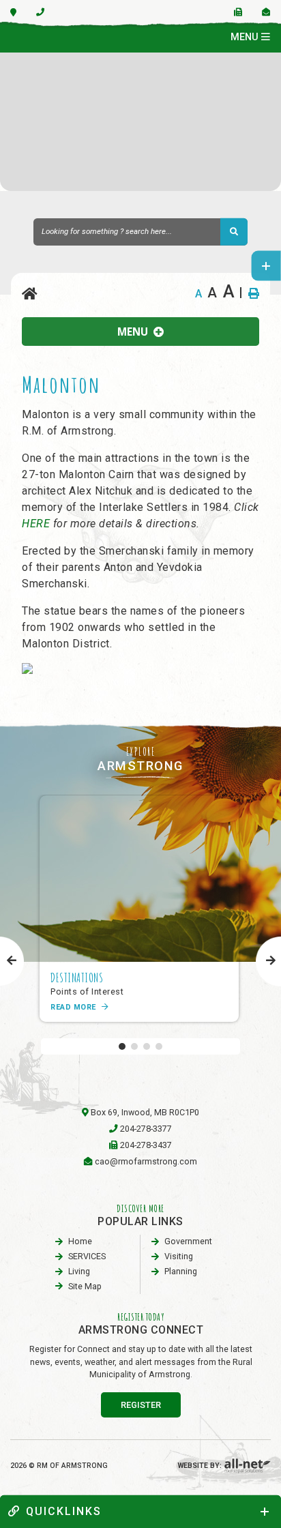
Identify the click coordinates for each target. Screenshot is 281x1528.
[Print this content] (253, 293)
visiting (178, 1256)
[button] (122, 1046)
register (141, 1405)
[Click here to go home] (30, 294)
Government (188, 1241)
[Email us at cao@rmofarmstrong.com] (266, 12)
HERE (36, 523)
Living (79, 1271)
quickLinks (64, 1511)
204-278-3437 (145, 1145)
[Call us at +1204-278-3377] (40, 12)
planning (180, 1271)
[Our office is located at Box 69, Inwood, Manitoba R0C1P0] (13, 12)
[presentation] (12, 961)
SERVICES (87, 1256)
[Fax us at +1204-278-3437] (238, 12)
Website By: (201, 1465)
